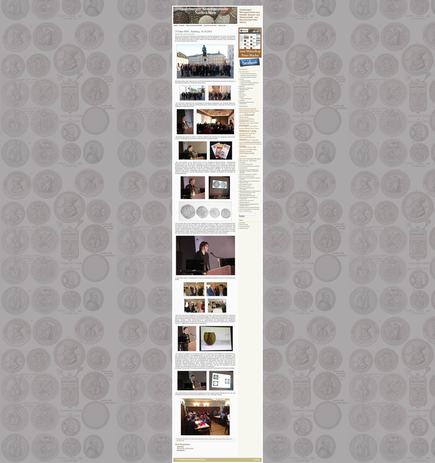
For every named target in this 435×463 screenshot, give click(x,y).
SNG (242, 146)
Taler (254, 147)
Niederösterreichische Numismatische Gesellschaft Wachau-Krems (250, 191)
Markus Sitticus (255, 128)
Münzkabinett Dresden (246, 184)
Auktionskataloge (245, 81)
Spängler (249, 147)
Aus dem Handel (244, 72)
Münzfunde (243, 95)
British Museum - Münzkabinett (248, 160)
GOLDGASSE (243, 168)
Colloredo (253, 109)
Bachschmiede (244, 109)
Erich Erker (252, 112)
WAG (255, 149)
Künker (244, 125)
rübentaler (255, 140)
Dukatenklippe (243, 112)
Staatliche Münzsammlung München (249, 207)
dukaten (256, 111)
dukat (252, 111)
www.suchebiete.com (245, 211)
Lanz (250, 126)
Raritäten (242, 100)
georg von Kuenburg (246, 119)
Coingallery (243, 162)
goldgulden (244, 121)
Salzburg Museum (245, 202)
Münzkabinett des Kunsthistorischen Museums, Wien (250, 181)
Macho (247, 128)
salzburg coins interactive (247, 200)
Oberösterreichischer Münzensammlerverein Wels (247, 195)
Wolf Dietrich (244, 153)
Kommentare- (245, 226)
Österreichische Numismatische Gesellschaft (248, 198)
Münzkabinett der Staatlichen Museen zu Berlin (250, 178)
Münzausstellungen (246, 98)
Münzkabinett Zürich (245, 186)
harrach (252, 121)
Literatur (242, 79)
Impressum (222, 25)
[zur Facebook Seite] (250, 62)
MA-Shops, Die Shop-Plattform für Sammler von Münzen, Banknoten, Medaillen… (249, 171)
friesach (241, 115)
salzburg (242, 142)
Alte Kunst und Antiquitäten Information (250, 159)
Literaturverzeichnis (210, 25)
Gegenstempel (243, 117)
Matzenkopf (243, 133)
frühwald (249, 114)
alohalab (257, 459)
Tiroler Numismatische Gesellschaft (249, 209)
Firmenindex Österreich (246, 164)
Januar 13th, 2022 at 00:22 (185, 448)
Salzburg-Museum (252, 142)
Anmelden (242, 223)
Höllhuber (242, 123)
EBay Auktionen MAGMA (194, 25)
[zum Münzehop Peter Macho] (250, 57)
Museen (242, 96)
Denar (241, 111)
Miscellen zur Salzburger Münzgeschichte (195, 439)
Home (176, 25)
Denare (247, 111)
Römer (249, 140)
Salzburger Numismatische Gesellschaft (247, 103)
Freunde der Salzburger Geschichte (249, 166)
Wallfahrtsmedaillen (245, 151)
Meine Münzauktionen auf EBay (248, 174)
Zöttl (252, 153)
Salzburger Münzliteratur (248, 84)
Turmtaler (249, 149)
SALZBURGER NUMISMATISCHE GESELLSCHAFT (249, 205)
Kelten (256, 123)
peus (253, 137)
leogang (255, 126)
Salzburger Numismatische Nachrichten (193, 459)
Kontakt (181, 25)
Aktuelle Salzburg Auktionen (248, 73)
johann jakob (250, 123)
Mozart (249, 135)
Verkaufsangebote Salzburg (248, 77)
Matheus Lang (247, 130)
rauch (242, 139)
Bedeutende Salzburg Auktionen (250, 82)
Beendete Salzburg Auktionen (249, 75)
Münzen (242, 93)
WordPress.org (244, 228)
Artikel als (244, 224)
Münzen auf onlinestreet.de (247, 176)
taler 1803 (242, 149)
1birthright (180, 446)
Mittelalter (212, 439)
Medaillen (242, 86)
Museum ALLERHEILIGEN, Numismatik (247, 188)
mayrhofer (251, 133)
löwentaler (242, 128)
